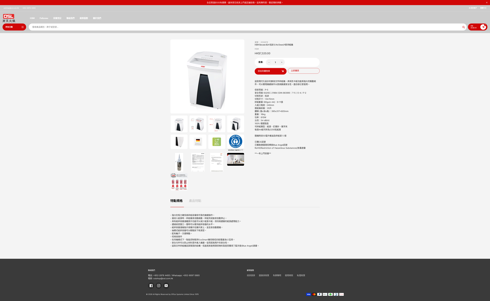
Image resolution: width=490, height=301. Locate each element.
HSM (257, 49)
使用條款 (289, 275)
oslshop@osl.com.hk (11, 8)
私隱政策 (301, 275)
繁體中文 (483, 8)
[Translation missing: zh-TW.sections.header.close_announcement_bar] (487, 2)
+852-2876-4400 (29, 8)
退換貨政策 (264, 275)
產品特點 (195, 201)
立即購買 (295, 71)
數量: (261, 62)
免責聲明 (277, 275)
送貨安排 (251, 275)
